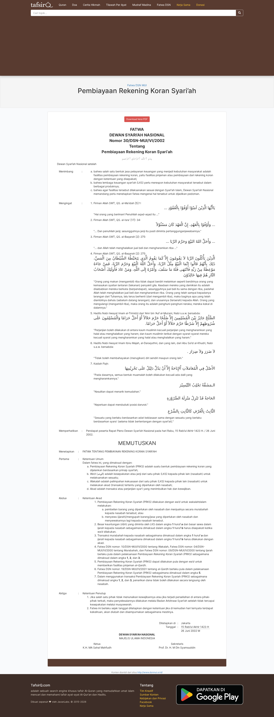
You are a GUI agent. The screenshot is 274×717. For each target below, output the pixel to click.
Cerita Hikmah (91, 4)
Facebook (146, 702)
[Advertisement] (137, 48)
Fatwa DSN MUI (137, 85)
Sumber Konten (149, 694)
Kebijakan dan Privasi (153, 698)
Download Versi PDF (137, 119)
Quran (62, 4)
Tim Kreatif (146, 690)
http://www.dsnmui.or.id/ (150, 672)
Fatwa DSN (164, 4)
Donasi (200, 4)
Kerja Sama (183, 4)
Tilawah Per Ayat (116, 4)
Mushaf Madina (141, 4)
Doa (74, 4)
